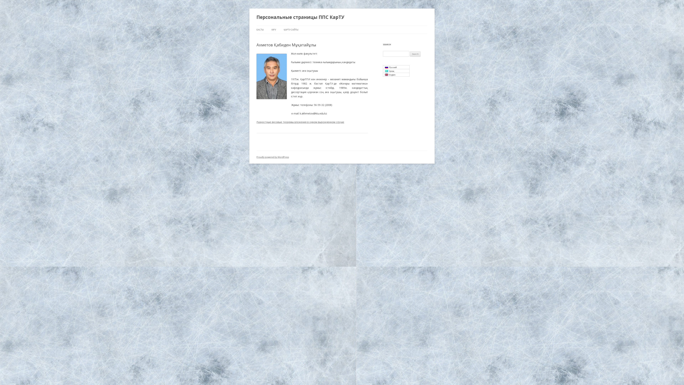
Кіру (274, 29)
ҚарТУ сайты (291, 29)
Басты (260, 29)
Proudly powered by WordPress (272, 157)
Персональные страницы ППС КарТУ (300, 17)
